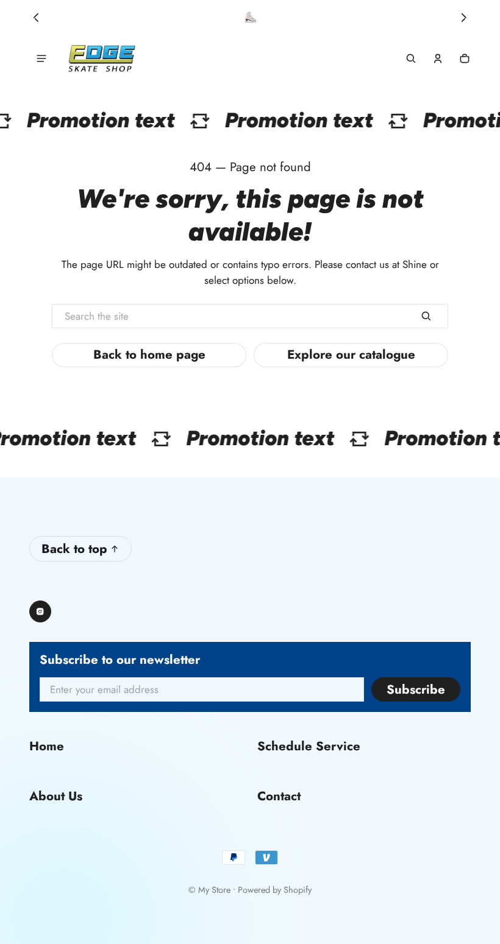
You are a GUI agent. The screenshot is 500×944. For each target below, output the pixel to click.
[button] (411, 58)
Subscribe (416, 689)
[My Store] (101, 58)
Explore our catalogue (351, 354)
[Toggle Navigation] (41, 58)
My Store (214, 890)
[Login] (438, 58)
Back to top (74, 549)
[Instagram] (40, 611)
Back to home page (149, 354)
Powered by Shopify (275, 890)
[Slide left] (36, 17)
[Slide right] (464, 17)
